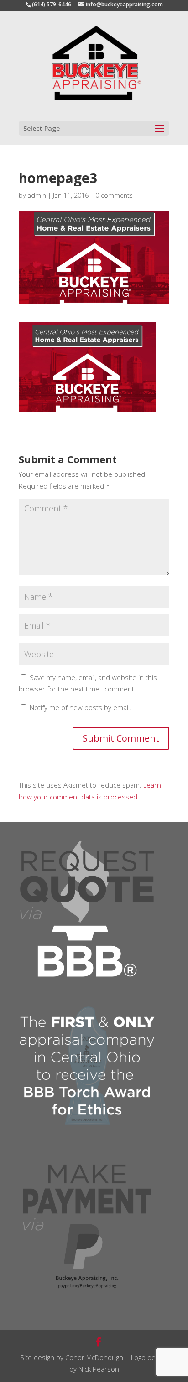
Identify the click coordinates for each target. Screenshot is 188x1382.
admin (36, 195)
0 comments (114, 195)
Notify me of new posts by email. (80, 707)
